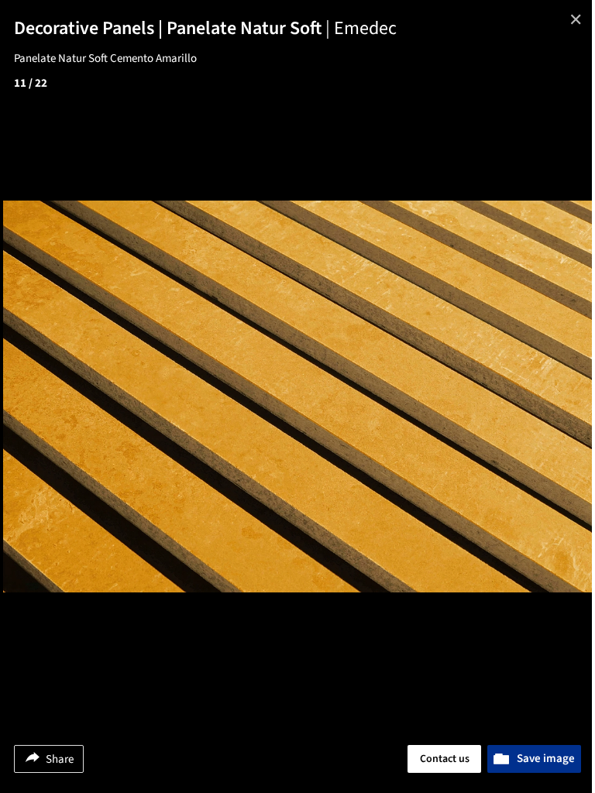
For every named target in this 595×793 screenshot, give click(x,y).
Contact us (444, 759)
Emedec (365, 28)
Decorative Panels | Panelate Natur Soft (174, 28)
